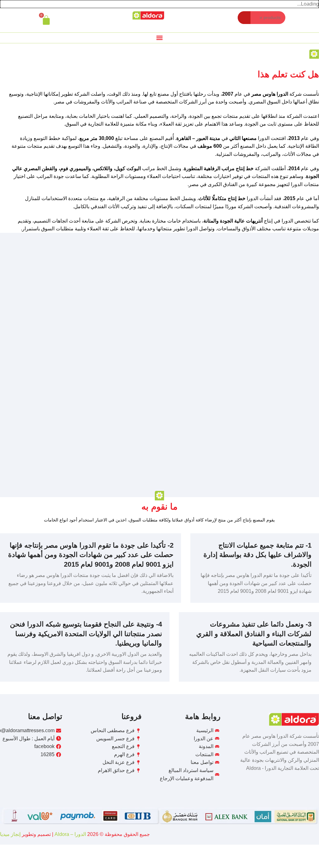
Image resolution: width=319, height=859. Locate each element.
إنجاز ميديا (10, 834)
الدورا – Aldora (69, 834)
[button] (160, 38)
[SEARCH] (244, 17)
